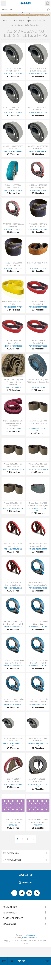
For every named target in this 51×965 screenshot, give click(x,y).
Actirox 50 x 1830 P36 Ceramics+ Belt (13, 186)
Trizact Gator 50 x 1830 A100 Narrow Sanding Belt (38, 504)
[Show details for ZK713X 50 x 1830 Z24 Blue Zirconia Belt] (38, 607)
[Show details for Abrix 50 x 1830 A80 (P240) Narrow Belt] (38, 132)
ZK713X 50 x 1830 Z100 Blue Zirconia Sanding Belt (38, 584)
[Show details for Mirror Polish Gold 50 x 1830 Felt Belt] (13, 287)
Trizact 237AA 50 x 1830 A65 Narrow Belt (13, 504)
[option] (25, 15)
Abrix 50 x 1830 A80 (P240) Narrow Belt (38, 147)
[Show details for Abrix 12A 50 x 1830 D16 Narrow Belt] (38, 764)
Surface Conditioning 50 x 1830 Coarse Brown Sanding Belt (13, 381)
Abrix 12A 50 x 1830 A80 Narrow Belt (38, 739)
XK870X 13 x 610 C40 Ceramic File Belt (13, 780)
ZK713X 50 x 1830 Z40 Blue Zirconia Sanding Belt (37, 661)
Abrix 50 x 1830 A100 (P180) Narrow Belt (13, 69)
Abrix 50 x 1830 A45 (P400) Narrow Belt (38, 108)
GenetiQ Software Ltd (29, 938)
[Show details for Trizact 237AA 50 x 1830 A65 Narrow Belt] (13, 488)
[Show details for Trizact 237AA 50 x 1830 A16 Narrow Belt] (13, 450)
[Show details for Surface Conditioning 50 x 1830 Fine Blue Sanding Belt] (38, 365)
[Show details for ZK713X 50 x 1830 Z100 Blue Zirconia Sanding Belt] (38, 568)
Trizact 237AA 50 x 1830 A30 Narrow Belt (38, 465)
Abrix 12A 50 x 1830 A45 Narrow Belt (13, 739)
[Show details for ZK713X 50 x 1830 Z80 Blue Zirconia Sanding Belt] (38, 685)
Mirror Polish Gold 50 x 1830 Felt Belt (13, 303)
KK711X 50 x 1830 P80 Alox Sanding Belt (13, 225)
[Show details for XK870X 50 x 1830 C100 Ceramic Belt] (13, 529)
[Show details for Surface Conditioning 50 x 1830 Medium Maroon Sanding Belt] (13, 406)
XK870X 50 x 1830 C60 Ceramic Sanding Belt (13, 584)
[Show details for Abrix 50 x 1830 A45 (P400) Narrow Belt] (38, 93)
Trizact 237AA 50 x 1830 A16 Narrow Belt (13, 465)
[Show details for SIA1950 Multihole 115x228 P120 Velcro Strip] (13, 805)
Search (48, 9)
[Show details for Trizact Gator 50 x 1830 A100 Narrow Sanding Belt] (38, 488)
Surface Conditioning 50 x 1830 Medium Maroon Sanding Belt (13, 423)
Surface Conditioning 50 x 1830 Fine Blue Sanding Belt (38, 380)
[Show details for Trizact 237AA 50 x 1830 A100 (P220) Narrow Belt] (38, 406)
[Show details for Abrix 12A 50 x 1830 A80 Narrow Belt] (38, 724)
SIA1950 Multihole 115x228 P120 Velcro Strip (13, 821)
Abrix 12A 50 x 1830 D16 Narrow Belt (38, 780)
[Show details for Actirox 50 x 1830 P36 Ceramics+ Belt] (13, 170)
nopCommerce (30, 935)
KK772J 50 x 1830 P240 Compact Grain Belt (38, 225)
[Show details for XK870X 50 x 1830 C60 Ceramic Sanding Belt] (13, 568)
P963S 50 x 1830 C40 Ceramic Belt (38, 303)
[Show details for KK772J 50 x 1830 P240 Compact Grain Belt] (38, 209)
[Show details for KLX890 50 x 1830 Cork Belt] (38, 248)
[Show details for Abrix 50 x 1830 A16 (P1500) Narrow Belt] (38, 54)
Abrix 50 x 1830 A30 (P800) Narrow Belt (13, 108)
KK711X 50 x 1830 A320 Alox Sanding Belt (38, 186)
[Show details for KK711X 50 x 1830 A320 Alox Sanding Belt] (38, 170)
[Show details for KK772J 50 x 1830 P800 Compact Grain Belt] (13, 248)
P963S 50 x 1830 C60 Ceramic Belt (13, 342)
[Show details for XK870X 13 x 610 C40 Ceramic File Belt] (13, 764)
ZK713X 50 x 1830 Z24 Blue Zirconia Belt (37, 622)
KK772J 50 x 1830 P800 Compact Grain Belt (13, 264)
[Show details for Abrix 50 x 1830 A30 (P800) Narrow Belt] (13, 93)
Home (4, 21)
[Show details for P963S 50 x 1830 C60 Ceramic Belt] (13, 326)
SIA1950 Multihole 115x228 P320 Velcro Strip (38, 821)
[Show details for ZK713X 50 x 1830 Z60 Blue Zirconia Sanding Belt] (13, 685)
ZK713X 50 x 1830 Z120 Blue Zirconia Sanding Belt (13, 622)
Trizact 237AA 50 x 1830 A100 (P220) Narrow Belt (37, 422)
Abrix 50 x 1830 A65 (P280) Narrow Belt (13, 147)
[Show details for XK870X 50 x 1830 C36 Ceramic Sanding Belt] (38, 529)
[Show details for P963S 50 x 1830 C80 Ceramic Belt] (38, 326)
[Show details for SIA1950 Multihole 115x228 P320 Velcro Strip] (38, 805)
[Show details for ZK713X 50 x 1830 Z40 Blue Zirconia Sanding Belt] (38, 646)
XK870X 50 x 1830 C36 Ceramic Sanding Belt (38, 545)
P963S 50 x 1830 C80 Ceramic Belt (38, 342)
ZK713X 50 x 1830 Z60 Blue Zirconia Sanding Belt (13, 700)
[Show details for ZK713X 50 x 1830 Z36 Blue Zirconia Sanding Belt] (13, 646)
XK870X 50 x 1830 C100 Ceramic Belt (13, 545)
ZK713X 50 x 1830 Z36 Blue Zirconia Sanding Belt (13, 661)
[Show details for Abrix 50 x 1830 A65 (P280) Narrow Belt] (13, 132)
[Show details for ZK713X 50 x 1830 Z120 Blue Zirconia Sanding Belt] (13, 607)
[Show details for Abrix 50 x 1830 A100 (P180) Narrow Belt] (13, 54)
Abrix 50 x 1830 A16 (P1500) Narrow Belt (38, 69)
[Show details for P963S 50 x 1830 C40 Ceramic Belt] (38, 287)
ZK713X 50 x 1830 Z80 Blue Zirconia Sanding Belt (37, 700)
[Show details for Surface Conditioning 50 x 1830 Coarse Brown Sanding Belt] (13, 365)
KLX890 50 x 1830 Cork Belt (37, 263)
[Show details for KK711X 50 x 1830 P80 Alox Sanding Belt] (13, 209)
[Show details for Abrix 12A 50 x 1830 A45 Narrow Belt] (13, 724)
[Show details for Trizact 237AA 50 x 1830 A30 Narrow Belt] (38, 450)
